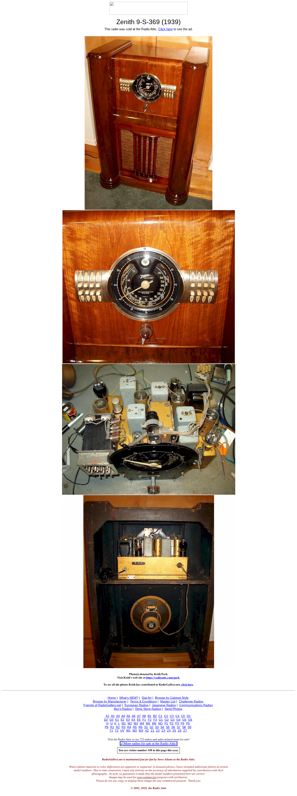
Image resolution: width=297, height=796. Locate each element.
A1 (107, 716)
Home (112, 697)
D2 (106, 719)
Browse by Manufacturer (110, 701)
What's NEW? (128, 697)
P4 (182, 723)
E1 (117, 719)
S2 (151, 727)
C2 (166, 716)
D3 (111, 719)
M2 (130, 723)
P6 (106, 727)
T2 (116, 730)
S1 (146, 727)
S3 (157, 727)
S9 (189, 727)
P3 (177, 723)
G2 (167, 719)
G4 (178, 719)
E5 (139, 719)
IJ (111, 723)
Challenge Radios (191, 701)
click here (187, 684)
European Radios (136, 705)
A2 (113, 716)
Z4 (169, 730)
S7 (178, 727)
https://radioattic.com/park (162, 677)
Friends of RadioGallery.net (102, 705)
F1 (144, 719)
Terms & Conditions (143, 701)
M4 (142, 723)
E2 (122, 719)
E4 (133, 719)
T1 (111, 730)
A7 (139, 716)
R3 (123, 727)
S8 (184, 727)
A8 (144, 716)
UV (122, 730)
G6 (190, 719)
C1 (160, 716)
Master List (167, 701)
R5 (135, 727)
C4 (177, 716)
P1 (166, 723)
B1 (149, 716)
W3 (141, 730)
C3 (172, 716)
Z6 (180, 730)
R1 (112, 727)
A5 (128, 716)
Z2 (158, 730)
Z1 (152, 730)
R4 (129, 727)
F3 (155, 719)
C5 (183, 716)
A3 (118, 716)
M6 (154, 723)
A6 (133, 716)
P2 (172, 723)
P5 (188, 723)
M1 (124, 723)
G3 (172, 719)
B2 (155, 716)
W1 (128, 730)
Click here (165, 29)
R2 (118, 727)
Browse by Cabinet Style (172, 697)
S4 (162, 727)
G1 (161, 719)
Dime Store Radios (148, 709)
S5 (168, 727)
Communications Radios (196, 705)
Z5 (174, 730)
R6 (140, 727)
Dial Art (147, 697)
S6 (173, 727)
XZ (147, 730)
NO (160, 723)
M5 (148, 723)
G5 (184, 719)
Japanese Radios (164, 705)
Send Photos (173, 709)
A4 (123, 716)
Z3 (163, 730)
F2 (150, 719)
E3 (128, 719)
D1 (189, 716)
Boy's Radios (123, 709)
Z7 (185, 730)
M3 (136, 723)
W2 (134, 730)
